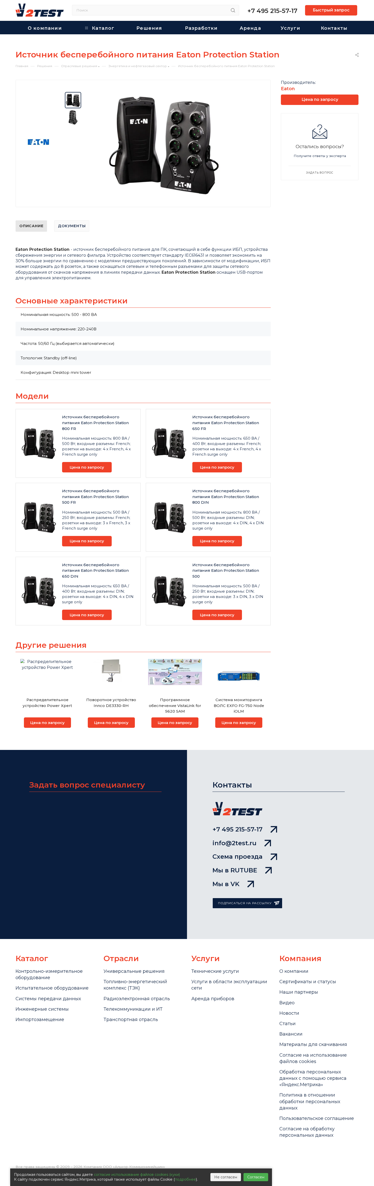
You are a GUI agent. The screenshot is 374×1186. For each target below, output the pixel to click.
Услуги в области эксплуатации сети (229, 985)
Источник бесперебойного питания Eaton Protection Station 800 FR (95, 422)
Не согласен (225, 1177)
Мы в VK (225, 884)
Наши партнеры (298, 992)
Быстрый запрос (331, 10)
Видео (287, 1003)
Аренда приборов (212, 999)
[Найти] (233, 10)
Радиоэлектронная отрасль (137, 999)
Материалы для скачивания (313, 1044)
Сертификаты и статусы (307, 981)
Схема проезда (237, 856)
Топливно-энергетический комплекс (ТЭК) (135, 985)
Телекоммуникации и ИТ (133, 1009)
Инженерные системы (42, 1009)
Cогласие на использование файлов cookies (313, 1058)
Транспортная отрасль (131, 1019)
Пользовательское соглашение (316, 1118)
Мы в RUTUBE (234, 870)
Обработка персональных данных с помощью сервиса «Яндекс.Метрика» (313, 1078)
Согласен (255, 1177)
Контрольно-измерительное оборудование (49, 974)
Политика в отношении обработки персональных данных (309, 1101)
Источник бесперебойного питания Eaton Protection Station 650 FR (225, 422)
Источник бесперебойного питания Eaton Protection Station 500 (225, 570)
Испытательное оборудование (52, 988)
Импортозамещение (40, 1019)
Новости (289, 1013)
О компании (293, 971)
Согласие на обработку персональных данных (307, 1132)
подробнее (185, 1179)
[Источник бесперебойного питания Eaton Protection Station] (164, 144)
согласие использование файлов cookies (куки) (137, 1174)
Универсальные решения (134, 971)
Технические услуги (215, 971)
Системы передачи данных (48, 999)
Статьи (287, 1023)
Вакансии (291, 1034)
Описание (31, 226)
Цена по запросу (87, 467)
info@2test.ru (234, 843)
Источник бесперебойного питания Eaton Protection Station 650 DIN (95, 570)
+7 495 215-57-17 (272, 10)
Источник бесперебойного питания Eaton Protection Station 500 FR (95, 496)
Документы (71, 226)
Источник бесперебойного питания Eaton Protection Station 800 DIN (225, 496)
